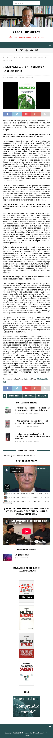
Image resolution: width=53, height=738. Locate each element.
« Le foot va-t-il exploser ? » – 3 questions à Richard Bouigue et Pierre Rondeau (32, 436)
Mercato (42, 396)
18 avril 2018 (21, 426)
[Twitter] (21, 50)
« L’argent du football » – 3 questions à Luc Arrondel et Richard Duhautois (32, 409)
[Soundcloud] (31, 50)
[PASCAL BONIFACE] (26, 26)
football (29, 396)
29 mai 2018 (21, 441)
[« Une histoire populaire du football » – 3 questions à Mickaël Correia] (8, 423)
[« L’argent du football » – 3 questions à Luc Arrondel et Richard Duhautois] (8, 410)
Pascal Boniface (26, 77)
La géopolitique (22, 555)
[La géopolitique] (8, 557)
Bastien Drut (15, 396)
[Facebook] (16, 50)
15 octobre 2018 (11, 77)
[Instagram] (36, 50)
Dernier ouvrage (26, 549)
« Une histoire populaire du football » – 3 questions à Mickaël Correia (32, 422)
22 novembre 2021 (23, 558)
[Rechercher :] (26, 3)
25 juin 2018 (21, 413)
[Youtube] (26, 50)
